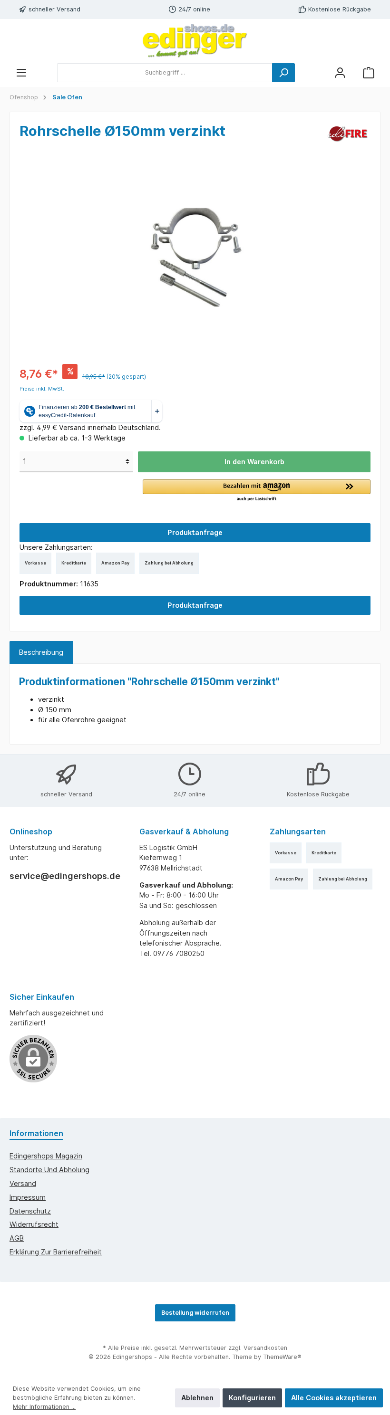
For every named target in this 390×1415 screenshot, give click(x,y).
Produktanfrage (195, 532)
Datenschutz (30, 1211)
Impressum (28, 1197)
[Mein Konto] (340, 72)
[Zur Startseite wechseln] (195, 41)
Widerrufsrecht (34, 1224)
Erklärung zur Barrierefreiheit (56, 1252)
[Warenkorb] (368, 72)
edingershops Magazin (46, 1156)
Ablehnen (197, 1398)
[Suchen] (283, 72)
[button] (256, 490)
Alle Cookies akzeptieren (334, 1398)
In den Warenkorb (254, 462)
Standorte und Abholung (49, 1170)
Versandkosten (265, 1347)
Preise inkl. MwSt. (42, 389)
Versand (23, 1183)
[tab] (41, 652)
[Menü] (21, 72)
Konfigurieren (252, 1398)
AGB (17, 1238)
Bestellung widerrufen (195, 1312)
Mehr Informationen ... (44, 1406)
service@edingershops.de (65, 876)
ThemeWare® (282, 1356)
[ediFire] (347, 133)
